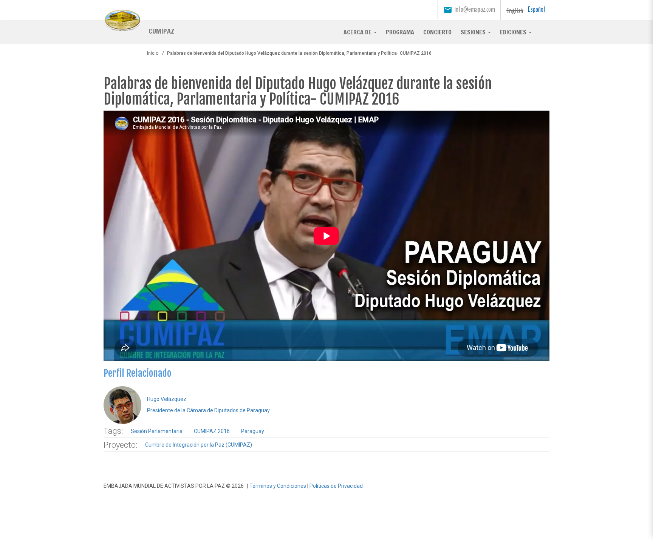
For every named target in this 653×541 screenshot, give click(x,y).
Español (536, 9)
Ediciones (514, 32)
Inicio (152, 53)
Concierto (437, 32)
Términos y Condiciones (277, 486)
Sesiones (474, 32)
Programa (400, 32)
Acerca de (358, 32)
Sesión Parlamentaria (157, 431)
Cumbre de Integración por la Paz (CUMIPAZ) (198, 445)
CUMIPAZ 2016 (212, 431)
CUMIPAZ (161, 30)
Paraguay (252, 431)
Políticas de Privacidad (336, 486)
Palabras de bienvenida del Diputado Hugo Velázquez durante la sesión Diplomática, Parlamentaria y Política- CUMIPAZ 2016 (298, 91)
